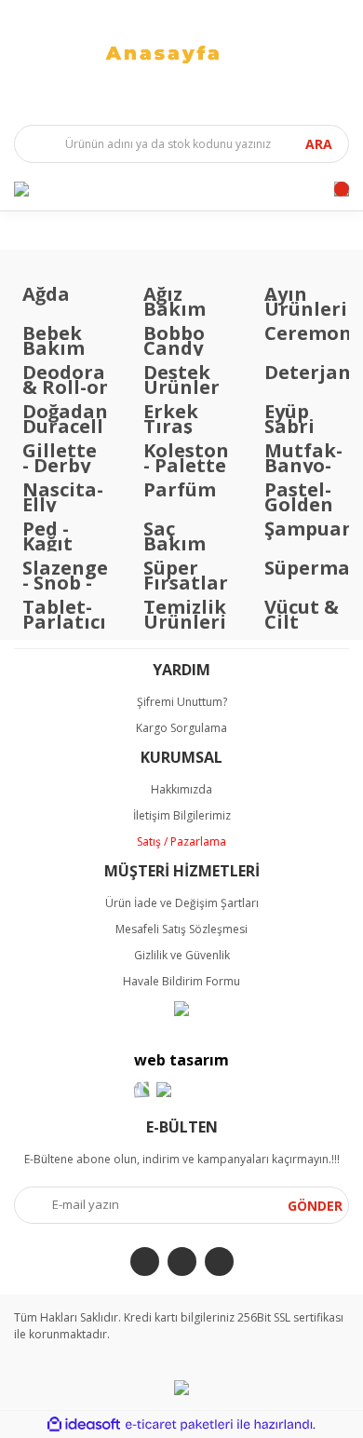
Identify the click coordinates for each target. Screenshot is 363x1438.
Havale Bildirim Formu (181, 981)
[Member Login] (21, 189)
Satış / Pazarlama (181, 841)
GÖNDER (315, 1205)
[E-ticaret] (179, 1425)
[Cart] (341, 189)
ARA (318, 144)
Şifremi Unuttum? (182, 702)
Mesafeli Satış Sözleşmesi (181, 929)
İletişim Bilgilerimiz (182, 815)
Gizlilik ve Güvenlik (182, 955)
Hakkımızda (181, 789)
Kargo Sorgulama (181, 728)
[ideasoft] (84, 1424)
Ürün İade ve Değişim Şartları (182, 903)
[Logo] (181, 53)
